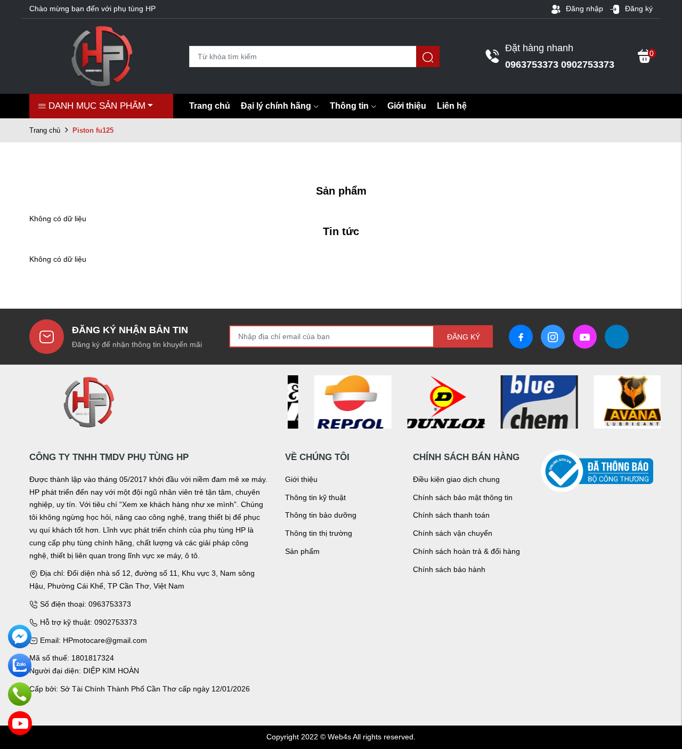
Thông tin (349, 105)
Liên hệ (452, 105)
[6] (334, 401)
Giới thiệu (406, 105)
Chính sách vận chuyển (452, 533)
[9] (614, 401)
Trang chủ (209, 105)
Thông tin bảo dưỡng (320, 515)
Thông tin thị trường (318, 533)
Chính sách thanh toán (451, 515)
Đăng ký (638, 8)
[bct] (597, 470)
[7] (427, 401)
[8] (520, 401)
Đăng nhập (583, 8)
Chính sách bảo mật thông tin (463, 497)
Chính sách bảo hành (449, 569)
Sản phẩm (302, 551)
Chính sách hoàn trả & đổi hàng (466, 551)
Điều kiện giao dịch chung (456, 479)
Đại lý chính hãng (276, 105)
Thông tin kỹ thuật (315, 497)
